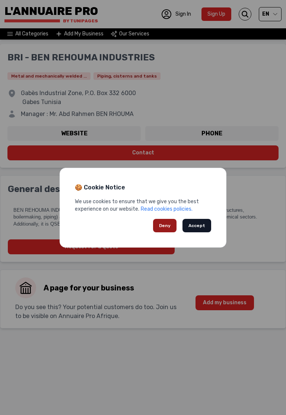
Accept (196, 225)
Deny (165, 225)
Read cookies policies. (167, 209)
